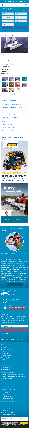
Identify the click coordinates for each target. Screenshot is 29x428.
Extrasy (4, 110)
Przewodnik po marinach (8, 121)
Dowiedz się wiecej (6, 426)
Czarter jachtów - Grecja (8, 134)
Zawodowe (5, 410)
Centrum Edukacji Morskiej (8, 414)
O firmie (4, 347)
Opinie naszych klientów (8, 349)
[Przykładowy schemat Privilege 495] (17, 89)
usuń (8, 333)
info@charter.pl (21, 1)
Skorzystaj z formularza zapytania (17, 307)
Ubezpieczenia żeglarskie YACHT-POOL (12, 104)
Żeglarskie (4, 404)
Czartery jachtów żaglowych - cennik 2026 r (13, 374)
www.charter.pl (6, 367)
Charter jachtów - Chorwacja (10, 131)
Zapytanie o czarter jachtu (9, 100)
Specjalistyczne (6, 408)
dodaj (3, 333)
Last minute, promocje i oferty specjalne (11, 385)
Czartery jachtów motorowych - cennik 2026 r (13, 376)
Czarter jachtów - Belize (8, 127)
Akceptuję (24, 422)
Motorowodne (5, 406)
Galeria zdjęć (5, 353)
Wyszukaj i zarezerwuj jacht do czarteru (13, 94)
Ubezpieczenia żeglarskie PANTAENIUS (12, 107)
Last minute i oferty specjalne (10, 97)
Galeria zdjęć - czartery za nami (9, 389)
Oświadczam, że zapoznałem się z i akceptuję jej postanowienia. (13, 338)
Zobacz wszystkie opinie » (14, 284)
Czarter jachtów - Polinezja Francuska (12, 137)
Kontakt (4, 351)
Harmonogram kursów (7, 412)
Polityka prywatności (7, 355)
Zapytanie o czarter (7, 378)
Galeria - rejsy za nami (7, 398)
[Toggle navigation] (26, 4)
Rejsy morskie (5, 394)
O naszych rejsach (6, 396)
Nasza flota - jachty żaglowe (10, 114)
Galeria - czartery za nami (9, 124)
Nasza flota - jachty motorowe (10, 117)
